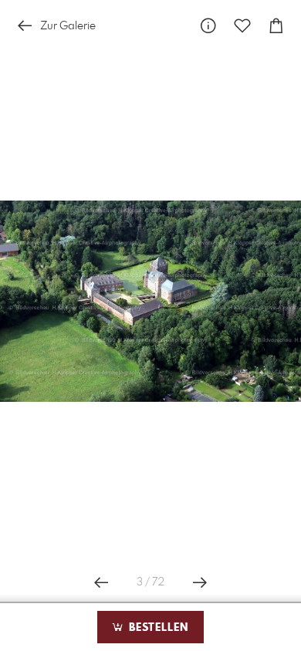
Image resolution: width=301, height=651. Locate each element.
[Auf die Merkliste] (242, 25)
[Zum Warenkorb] (276, 25)
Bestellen (156, 627)
